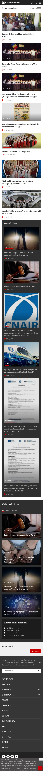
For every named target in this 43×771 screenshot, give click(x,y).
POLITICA (6, 684)
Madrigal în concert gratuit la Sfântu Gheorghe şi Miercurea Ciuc (17, 182)
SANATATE (6, 705)
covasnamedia (13, 2)
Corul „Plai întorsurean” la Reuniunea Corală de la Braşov (21, 212)
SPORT (5, 700)
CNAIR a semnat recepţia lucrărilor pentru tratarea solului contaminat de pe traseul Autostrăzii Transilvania (21, 333)
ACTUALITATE (7, 28)
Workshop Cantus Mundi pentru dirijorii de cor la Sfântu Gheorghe (20, 125)
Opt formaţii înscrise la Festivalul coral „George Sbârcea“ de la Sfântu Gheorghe (19, 95)
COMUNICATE (9, 421)
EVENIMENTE (8, 695)
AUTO (7, 325)
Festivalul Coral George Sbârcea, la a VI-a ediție (19, 65)
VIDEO (5, 747)
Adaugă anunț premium (15, 623)
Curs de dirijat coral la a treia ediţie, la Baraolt (18, 35)
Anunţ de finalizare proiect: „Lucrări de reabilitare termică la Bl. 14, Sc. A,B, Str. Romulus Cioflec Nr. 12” (20, 488)
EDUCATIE (6, 716)
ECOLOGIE (6, 731)
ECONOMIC (7, 689)
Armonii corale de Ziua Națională (16, 151)
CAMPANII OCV (8, 721)
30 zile (14, 510)
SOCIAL (5, 710)
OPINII (5, 742)
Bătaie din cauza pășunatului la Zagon (20, 286)
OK (41, 759)
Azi (3, 510)
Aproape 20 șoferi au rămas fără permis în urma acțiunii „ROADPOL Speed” (20, 370)
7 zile (8, 510)
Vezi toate (35, 651)
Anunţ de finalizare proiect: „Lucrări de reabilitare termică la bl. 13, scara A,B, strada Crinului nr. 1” (20, 428)
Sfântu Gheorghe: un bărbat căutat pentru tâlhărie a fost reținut (19, 254)
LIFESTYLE (6, 737)
